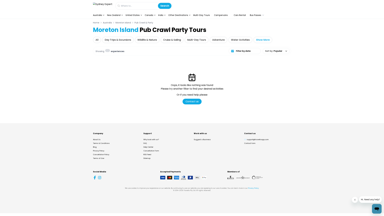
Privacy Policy (98, 151)
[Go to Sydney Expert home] (102, 5)
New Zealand (113, 15)
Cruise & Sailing (172, 40)
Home (96, 22)
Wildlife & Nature (147, 40)
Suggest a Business (202, 139)
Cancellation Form (151, 151)
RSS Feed (147, 154)
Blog (95, 147)
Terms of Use (98, 158)
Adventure (218, 40)
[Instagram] (99, 177)
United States (133, 15)
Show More (263, 40)
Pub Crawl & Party (144, 22)
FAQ (145, 143)
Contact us (192, 101)
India (160, 15)
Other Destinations (178, 15)
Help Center (148, 147)
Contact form (249, 143)
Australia (97, 15)
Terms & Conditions (101, 143)
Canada (149, 15)
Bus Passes (255, 15)
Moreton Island (123, 22)
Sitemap (146, 158)
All (97, 40)
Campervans (221, 15)
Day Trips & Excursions (118, 40)
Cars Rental (240, 15)
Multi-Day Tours (201, 15)
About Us (96, 139)
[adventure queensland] (243, 177)
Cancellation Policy (101, 154)
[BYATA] (230, 177)
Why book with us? (151, 139)
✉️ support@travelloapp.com (256, 139)
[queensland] (257, 177)
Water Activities (240, 40)
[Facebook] (95, 177)
